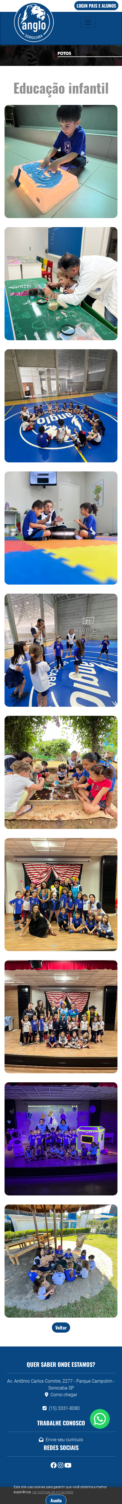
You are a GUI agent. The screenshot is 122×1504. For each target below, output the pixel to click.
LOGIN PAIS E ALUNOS (96, 5)
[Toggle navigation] (88, 22)
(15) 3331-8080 (64, 1408)
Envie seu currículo (64, 1439)
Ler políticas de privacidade (52, 1492)
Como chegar (64, 1394)
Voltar (61, 1327)
